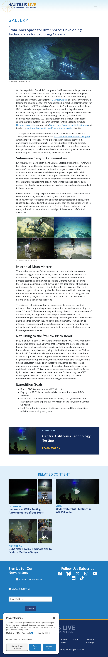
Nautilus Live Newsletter (30, 579)
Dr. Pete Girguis (59, 99)
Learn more (50, 448)
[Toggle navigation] (95, 5)
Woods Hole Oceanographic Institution (68, 125)
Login (76, 639)
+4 (45, 497)
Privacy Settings (90, 641)
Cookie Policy (63, 641)
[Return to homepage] (28, 6)
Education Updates (21, 589)
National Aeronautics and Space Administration (50, 128)
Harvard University (25, 125)
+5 (45, 537)
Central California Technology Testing (66, 438)
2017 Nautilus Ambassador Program (72, 136)
